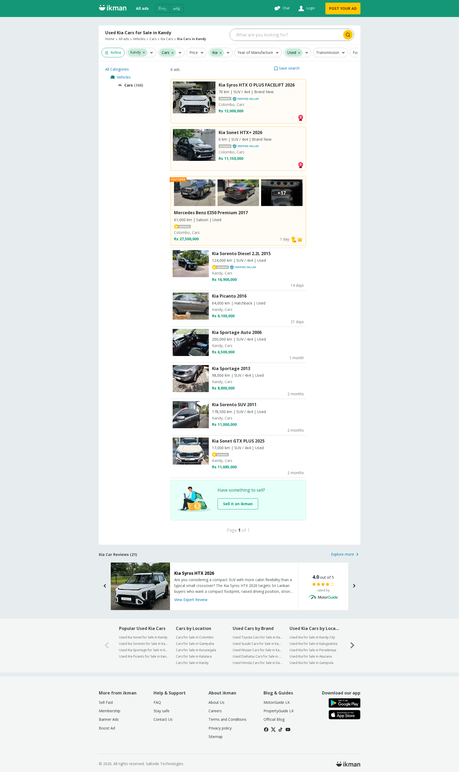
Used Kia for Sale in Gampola (311, 663)
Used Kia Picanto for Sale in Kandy (144, 656)
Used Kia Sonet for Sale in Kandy (143, 637)
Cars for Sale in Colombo (195, 637)
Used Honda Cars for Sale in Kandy (257, 663)
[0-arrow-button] (107, 645)
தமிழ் (176, 8)
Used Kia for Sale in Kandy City (312, 637)
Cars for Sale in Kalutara (194, 656)
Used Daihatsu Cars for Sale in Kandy (257, 656)
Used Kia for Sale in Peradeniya (313, 650)
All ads (142, 8)
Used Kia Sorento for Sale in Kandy (144, 643)
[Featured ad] (300, 239)
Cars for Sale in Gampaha (195, 643)
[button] (144, 52)
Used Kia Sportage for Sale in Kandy (144, 650)
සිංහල (163, 8)
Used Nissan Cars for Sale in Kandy (257, 650)
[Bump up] (293, 239)
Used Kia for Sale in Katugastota (313, 643)
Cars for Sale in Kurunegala (196, 650)
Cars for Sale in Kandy (192, 663)
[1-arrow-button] (352, 645)
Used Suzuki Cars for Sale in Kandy (257, 643)
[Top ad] (300, 117)
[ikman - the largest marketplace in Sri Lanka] (112, 8)
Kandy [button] (135, 52)
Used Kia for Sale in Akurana (311, 656)
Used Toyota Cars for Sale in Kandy (257, 637)
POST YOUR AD (343, 8)
